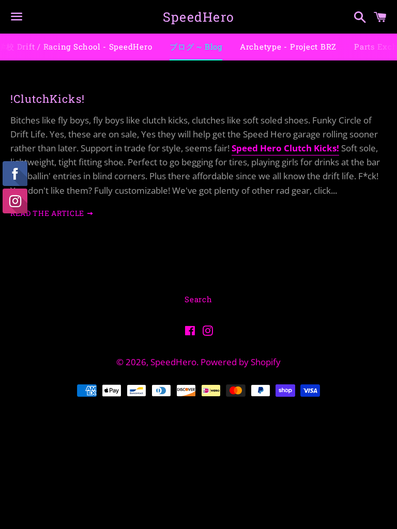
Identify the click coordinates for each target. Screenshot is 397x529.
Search (198, 299)
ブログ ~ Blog (196, 46)
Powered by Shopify (241, 362)
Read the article (48, 213)
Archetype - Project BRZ (288, 46)
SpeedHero (198, 16)
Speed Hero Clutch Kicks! (285, 148)
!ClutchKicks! (47, 98)
